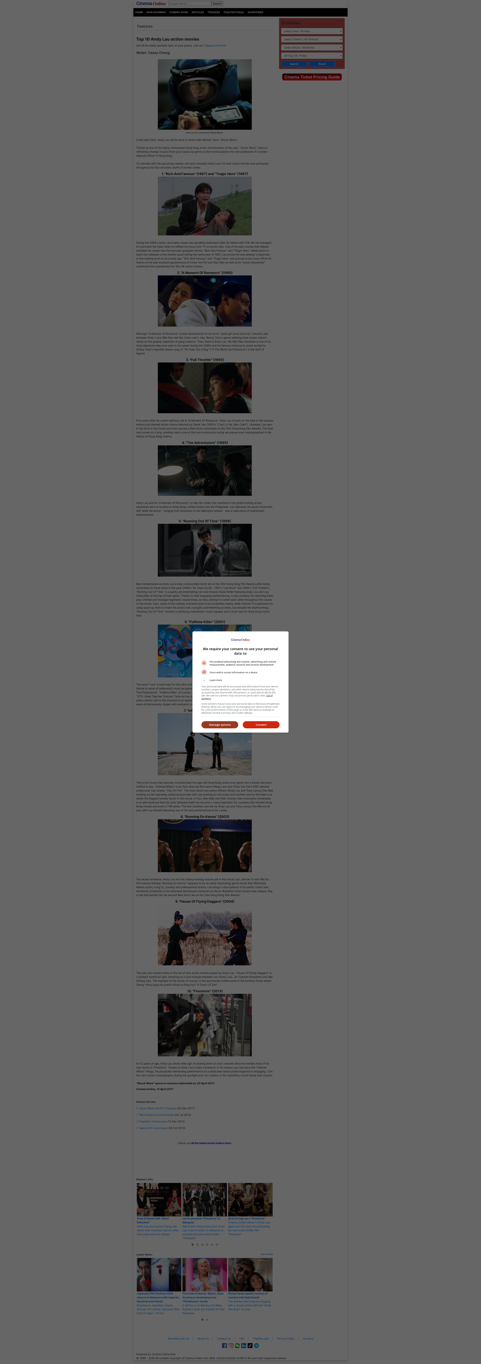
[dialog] (240, 682)
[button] (240, 680)
